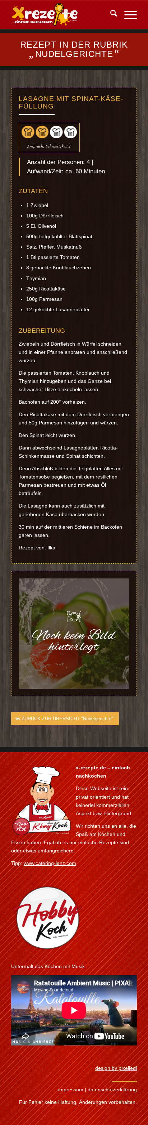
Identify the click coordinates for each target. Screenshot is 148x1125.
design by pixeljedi (116, 1068)
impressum (70, 1089)
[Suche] (110, 14)
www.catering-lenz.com (50, 863)
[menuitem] (110, 14)
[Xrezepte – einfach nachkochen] (61, 14)
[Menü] (127, 14)
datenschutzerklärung (112, 1089)
